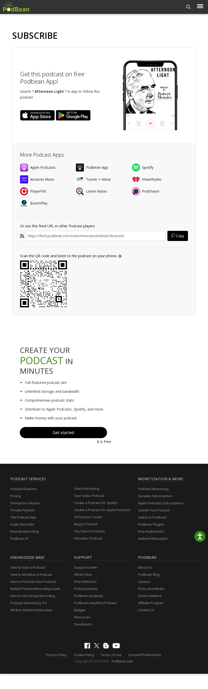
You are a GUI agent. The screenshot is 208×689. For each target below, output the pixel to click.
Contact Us (146, 610)
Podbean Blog (149, 574)
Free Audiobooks (151, 531)
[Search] (188, 7)
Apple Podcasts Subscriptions (161, 503)
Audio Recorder (22, 524)
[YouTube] (117, 647)
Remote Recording (24, 531)
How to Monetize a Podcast (31, 574)
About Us (145, 567)
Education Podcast (88, 538)
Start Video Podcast (89, 495)
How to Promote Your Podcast (33, 581)
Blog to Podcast (86, 524)
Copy (179, 235)
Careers (144, 581)
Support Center (86, 567)
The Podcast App (23, 517)
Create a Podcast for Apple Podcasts (102, 510)
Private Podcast (22, 510)
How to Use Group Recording (32, 595)
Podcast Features (23, 489)
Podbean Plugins (151, 524)
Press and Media (151, 588)
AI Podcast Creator (88, 517)
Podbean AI (19, 538)
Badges (80, 610)
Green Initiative (150, 595)
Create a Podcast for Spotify (95, 502)
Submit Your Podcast (154, 510)
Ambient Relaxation (153, 538)
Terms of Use (111, 655)
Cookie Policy (84, 655)
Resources (82, 617)
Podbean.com (122, 661)
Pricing (15, 496)
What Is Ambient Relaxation (31, 610)
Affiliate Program (151, 603)
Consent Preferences (144, 655)
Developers (83, 624)
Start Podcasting (86, 488)
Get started (63, 432)
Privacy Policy (56, 655)
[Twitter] (98, 647)
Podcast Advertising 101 (28, 603)
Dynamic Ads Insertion (155, 496)
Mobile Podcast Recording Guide (35, 588)
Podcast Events (86, 588)
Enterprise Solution (25, 503)
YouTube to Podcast (89, 531)
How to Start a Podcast (27, 567)
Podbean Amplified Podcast (95, 603)
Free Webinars (85, 581)
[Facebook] (88, 647)
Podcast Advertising (153, 489)
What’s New (83, 574)
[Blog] (107, 647)
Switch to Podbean (152, 517)
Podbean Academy (88, 595)
